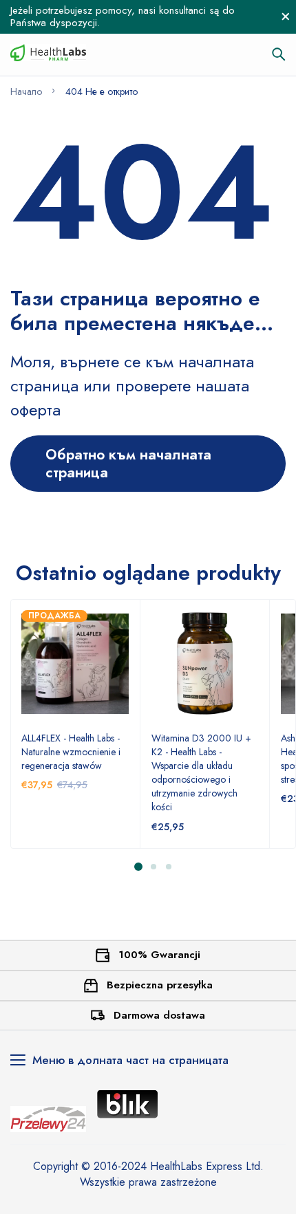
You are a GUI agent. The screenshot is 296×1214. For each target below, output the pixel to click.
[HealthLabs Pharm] (48, 54)
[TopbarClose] (285, 16)
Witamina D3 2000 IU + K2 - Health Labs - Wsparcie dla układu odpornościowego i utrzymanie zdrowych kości (201, 772)
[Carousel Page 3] (168, 866)
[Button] (279, 54)
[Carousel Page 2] (153, 866)
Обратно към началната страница (128, 463)
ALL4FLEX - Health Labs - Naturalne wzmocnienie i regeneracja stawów (70, 751)
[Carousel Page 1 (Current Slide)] (138, 867)
